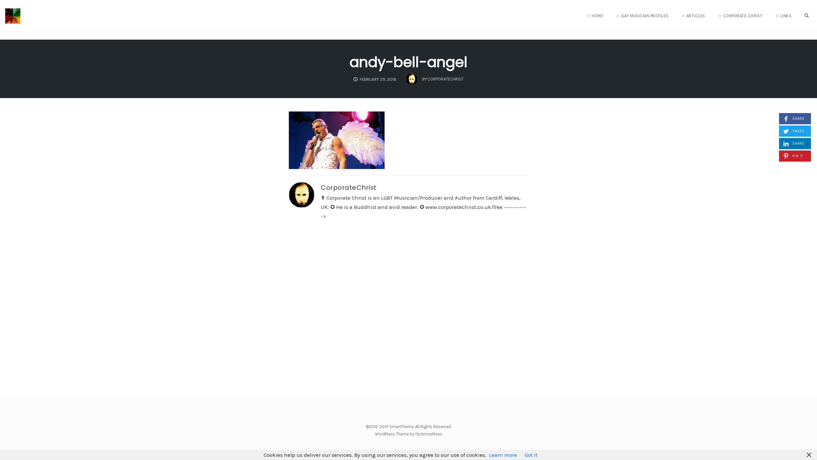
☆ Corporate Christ (740, 15)
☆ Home (595, 15)
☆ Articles (693, 15)
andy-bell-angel (408, 62)
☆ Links (783, 15)
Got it (531, 455)
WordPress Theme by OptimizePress (408, 434)
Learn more (503, 455)
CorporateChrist (349, 187)
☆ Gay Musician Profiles (642, 15)
